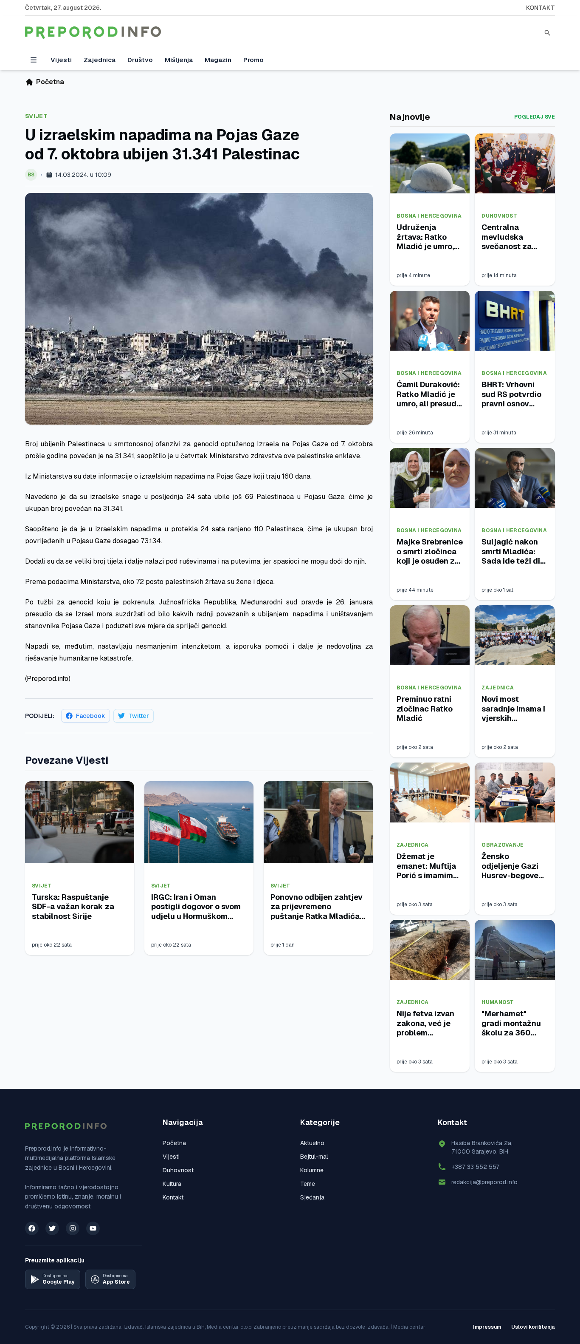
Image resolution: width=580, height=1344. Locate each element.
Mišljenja (179, 60)
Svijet (36, 116)
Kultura (172, 1184)
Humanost (497, 1002)
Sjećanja (312, 1197)
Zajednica (99, 60)
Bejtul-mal (314, 1156)
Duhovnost (499, 216)
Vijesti (61, 60)
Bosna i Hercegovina (429, 216)
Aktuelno (312, 1143)
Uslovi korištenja (533, 1327)
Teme (307, 1184)
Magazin (218, 60)
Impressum (487, 1327)
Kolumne (312, 1170)
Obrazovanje (502, 845)
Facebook (90, 716)
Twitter (138, 716)
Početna (174, 1143)
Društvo (140, 60)
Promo (253, 60)
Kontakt (540, 7)
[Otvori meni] (33, 59)
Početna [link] (50, 81)
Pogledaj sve (534, 116)
